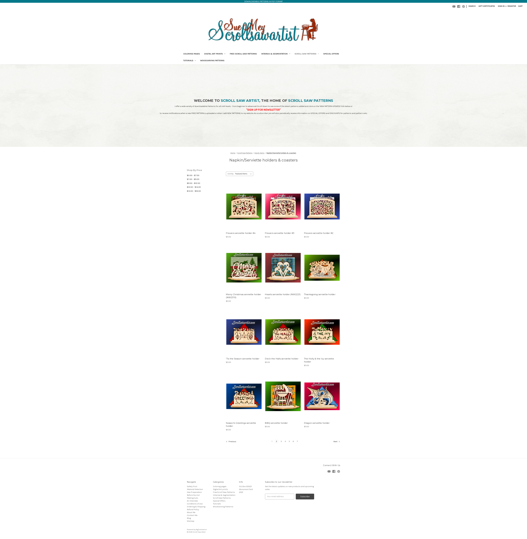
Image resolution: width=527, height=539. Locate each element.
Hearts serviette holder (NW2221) (283, 294)
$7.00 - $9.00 (193, 179)
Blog (189, 518)
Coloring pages (191, 53)
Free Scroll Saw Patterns (243, 53)
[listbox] (244, 174)
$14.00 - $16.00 (194, 191)
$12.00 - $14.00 (194, 187)
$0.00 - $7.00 (193, 175)
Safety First (192, 486)
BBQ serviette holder (276, 423)
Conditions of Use (195, 504)
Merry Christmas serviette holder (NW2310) (243, 296)
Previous (232, 441)
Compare (243, 206)
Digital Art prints (213, 53)
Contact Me (192, 515)
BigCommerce (201, 529)
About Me (191, 512)
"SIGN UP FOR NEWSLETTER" (263, 109)
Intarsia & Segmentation (274, 53)
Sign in (501, 6)
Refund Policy (193, 509)
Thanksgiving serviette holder (319, 294)
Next (335, 441)
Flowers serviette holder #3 (279, 233)
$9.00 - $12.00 (193, 183)
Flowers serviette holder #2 (318, 233)
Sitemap (190, 521)
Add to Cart (244, 211)
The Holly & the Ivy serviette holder (319, 360)
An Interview (192, 501)
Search (472, 6)
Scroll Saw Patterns (305, 53)
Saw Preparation (194, 492)
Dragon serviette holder (317, 423)
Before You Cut (193, 495)
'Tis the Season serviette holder (242, 358)
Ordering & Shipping (196, 506)
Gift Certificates (487, 6)
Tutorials (188, 60)
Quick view (243, 201)
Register (512, 6)
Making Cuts (192, 498)
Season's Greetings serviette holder (241, 424)
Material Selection (195, 489)
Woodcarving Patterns (212, 60)
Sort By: (231, 174)
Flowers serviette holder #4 (240, 233)
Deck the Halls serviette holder (281, 358)
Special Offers (331, 53)
